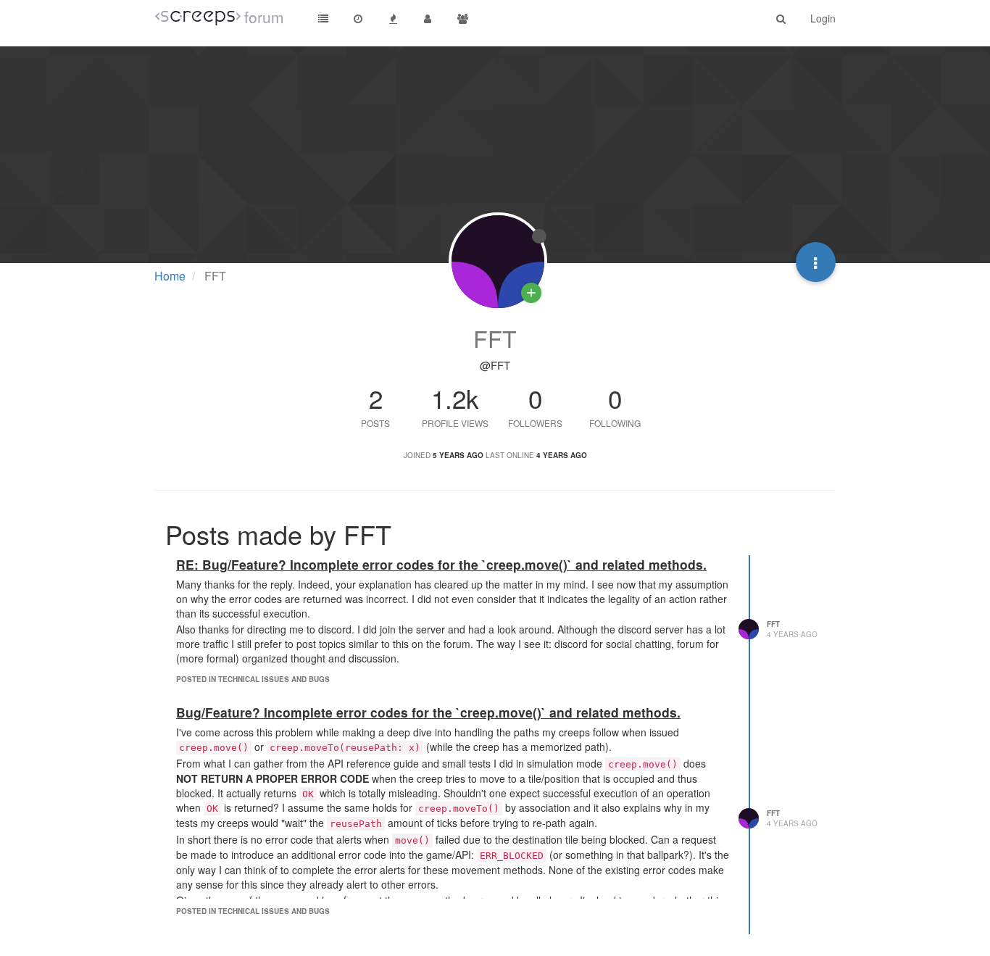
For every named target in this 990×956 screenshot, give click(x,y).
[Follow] (531, 293)
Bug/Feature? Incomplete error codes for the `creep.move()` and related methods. (428, 712)
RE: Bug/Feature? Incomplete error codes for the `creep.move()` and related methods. (441, 564)
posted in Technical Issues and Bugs (253, 679)
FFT (773, 624)
